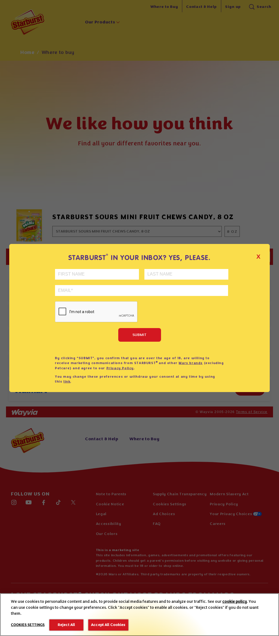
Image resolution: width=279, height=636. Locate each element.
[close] (261, 250)
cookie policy (234, 601)
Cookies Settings (28, 625)
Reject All (66, 624)
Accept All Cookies (108, 624)
